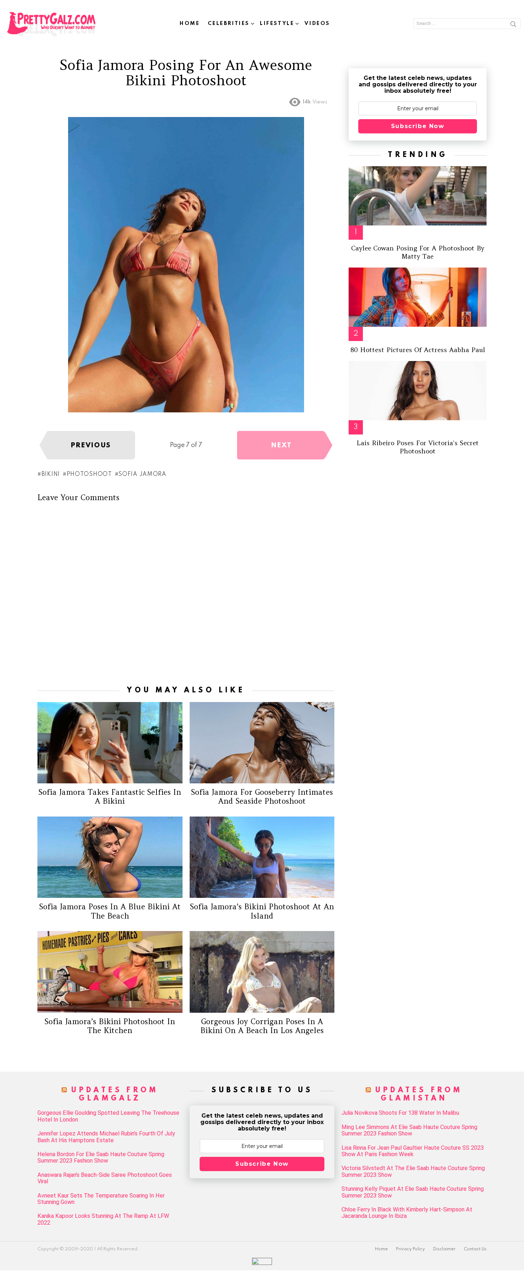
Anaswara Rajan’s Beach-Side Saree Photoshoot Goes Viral (104, 1178)
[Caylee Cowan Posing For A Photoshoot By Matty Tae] (418, 195)
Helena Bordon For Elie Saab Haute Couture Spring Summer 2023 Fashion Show (100, 1157)
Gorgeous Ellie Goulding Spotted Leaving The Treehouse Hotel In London (108, 1116)
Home (190, 23)
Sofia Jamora (142, 474)
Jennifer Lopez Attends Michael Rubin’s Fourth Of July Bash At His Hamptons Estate (106, 1136)
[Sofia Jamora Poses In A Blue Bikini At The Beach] (110, 857)
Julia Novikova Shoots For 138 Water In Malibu (400, 1113)
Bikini (50, 474)
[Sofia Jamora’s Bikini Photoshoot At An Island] (262, 857)
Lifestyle (277, 23)
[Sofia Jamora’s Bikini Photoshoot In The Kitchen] (110, 971)
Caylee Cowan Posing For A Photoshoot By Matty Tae (417, 252)
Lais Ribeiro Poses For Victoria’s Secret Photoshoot (417, 447)
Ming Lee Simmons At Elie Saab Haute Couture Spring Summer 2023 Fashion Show (409, 1130)
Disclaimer (444, 1249)
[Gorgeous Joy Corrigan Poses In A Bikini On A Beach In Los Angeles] (262, 971)
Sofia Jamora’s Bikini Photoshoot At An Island (262, 911)
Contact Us (475, 1249)
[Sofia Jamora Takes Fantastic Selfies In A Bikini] (110, 742)
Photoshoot (89, 474)
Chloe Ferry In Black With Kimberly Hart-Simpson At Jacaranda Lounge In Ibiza (406, 1212)
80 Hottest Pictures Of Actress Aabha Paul (417, 350)
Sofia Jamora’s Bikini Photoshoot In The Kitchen (110, 1026)
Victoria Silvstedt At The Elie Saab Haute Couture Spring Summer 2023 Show (413, 1171)
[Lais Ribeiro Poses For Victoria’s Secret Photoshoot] (418, 390)
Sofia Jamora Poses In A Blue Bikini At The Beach (110, 911)
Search (513, 25)
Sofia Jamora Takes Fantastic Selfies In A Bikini (109, 796)
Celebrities (229, 23)
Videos (317, 23)
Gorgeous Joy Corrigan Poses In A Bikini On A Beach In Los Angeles (262, 1026)
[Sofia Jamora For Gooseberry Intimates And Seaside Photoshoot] (262, 742)
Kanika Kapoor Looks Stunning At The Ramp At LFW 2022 (103, 1219)
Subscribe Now (418, 126)
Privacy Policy (410, 1249)
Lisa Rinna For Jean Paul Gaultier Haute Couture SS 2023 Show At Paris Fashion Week (412, 1151)
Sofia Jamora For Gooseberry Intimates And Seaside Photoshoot (262, 796)
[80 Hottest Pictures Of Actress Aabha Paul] (418, 297)
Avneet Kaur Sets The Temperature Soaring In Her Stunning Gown (101, 1199)
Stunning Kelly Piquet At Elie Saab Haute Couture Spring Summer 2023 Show (412, 1192)
